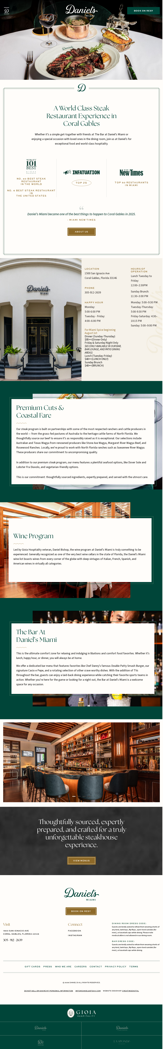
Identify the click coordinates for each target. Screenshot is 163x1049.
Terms (133, 966)
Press (47, 966)
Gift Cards (32, 966)
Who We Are (63, 966)
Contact (96, 966)
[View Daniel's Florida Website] (122, 1028)
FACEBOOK (74, 931)
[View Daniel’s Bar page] (41, 1042)
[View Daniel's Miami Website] (41, 1028)
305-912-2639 (93, 293)
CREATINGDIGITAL (130, 991)
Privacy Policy (115, 966)
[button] (6, 10)
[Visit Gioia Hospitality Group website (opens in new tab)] (81, 1013)
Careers (80, 966)
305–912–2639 (12, 940)
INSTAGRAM (75, 935)
